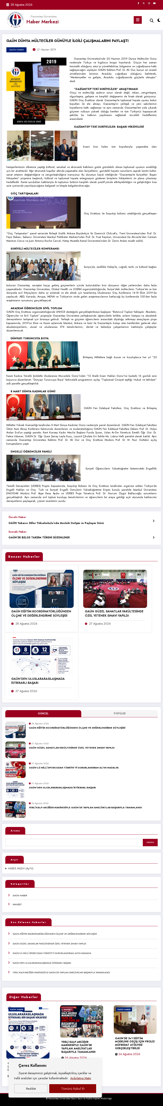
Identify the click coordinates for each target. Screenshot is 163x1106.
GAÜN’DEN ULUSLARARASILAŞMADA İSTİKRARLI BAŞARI (62, 787)
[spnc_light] (158, 20)
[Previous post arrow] (154, 521)
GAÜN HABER (20, 895)
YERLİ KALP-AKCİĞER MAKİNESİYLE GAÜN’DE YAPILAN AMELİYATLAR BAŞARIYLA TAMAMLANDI (85, 807)
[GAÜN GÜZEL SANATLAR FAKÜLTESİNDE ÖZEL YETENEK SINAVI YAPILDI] (115, 589)
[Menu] (138, 20)
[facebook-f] (138, 3)
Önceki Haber (17, 517)
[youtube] (154, 3)
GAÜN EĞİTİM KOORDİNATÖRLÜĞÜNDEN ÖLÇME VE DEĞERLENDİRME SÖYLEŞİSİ (77, 727)
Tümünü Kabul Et (72, 1088)
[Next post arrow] (154, 537)
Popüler (120, 713)
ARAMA (150, 842)
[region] (55, 1078)
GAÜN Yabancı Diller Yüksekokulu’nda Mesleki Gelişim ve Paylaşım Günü (56, 523)
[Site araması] (151, 21)
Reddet (31, 1088)
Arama (15, 830)
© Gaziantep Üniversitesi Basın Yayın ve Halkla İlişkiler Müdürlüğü (79, 1098)
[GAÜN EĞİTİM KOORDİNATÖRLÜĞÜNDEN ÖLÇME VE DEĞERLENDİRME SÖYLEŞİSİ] (42, 589)
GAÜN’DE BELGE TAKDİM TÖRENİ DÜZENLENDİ (39, 537)
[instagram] (149, 3)
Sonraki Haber (17, 531)
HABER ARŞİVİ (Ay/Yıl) (20, 868)
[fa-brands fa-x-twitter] (144, 3)
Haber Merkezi (42, 21)
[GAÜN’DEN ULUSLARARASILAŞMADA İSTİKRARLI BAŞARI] (42, 656)
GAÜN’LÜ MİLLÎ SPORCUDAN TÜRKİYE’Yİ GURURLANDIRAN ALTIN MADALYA (74, 767)
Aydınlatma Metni (80, 1078)
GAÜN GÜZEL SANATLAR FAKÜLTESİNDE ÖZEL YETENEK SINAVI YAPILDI (71, 747)
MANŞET (17, 904)
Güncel (43, 713)
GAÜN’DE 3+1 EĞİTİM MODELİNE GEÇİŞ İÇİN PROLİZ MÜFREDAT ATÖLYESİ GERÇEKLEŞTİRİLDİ (135, 1043)
